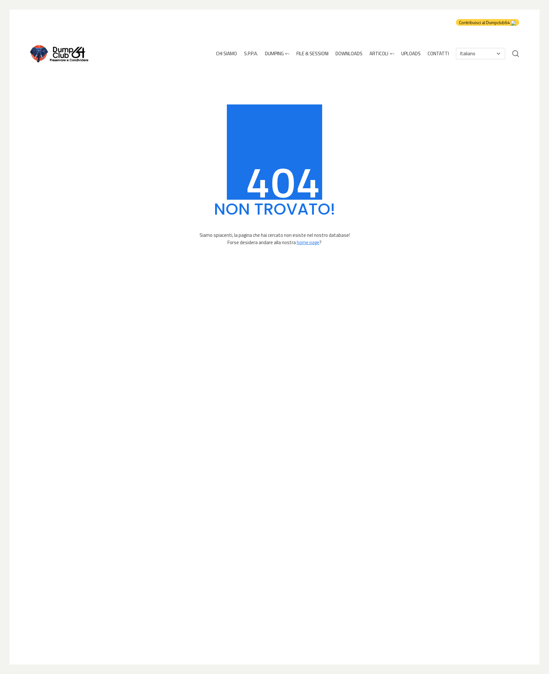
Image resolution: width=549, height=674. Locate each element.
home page (308, 242)
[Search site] (515, 53)
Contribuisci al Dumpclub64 (485, 22)
